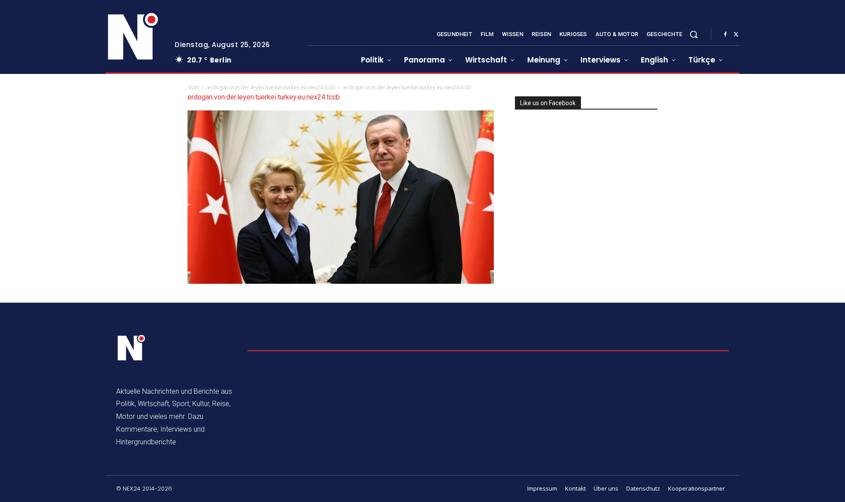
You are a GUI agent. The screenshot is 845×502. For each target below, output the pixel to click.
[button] (693, 34)
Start (193, 87)
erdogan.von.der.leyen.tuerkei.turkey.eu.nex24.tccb (271, 87)
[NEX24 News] (133, 37)
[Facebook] (725, 34)
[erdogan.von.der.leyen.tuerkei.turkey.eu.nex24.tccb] (340, 281)
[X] (736, 34)
